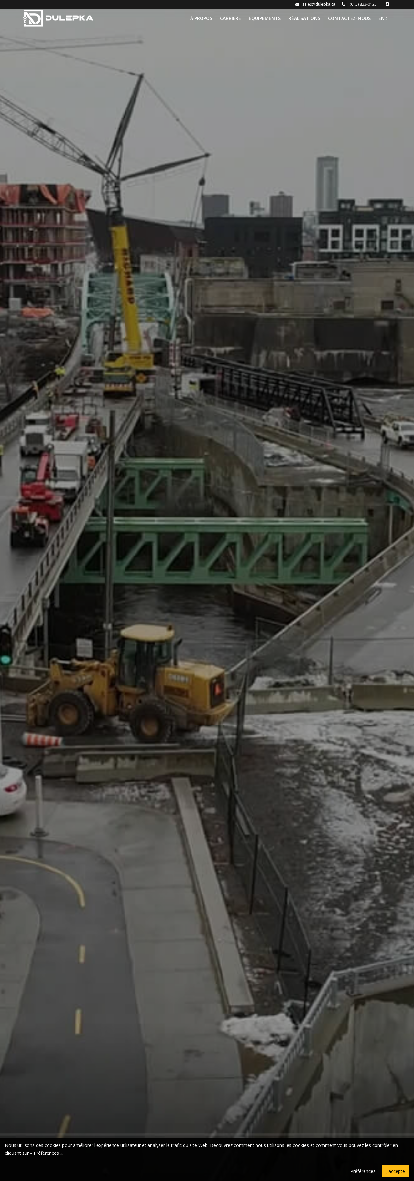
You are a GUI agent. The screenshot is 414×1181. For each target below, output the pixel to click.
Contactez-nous (349, 18)
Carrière (230, 18)
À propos (201, 18)
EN (381, 18)
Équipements (265, 18)
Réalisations (304, 18)
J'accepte (395, 1171)
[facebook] (388, 4)
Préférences (363, 1171)
